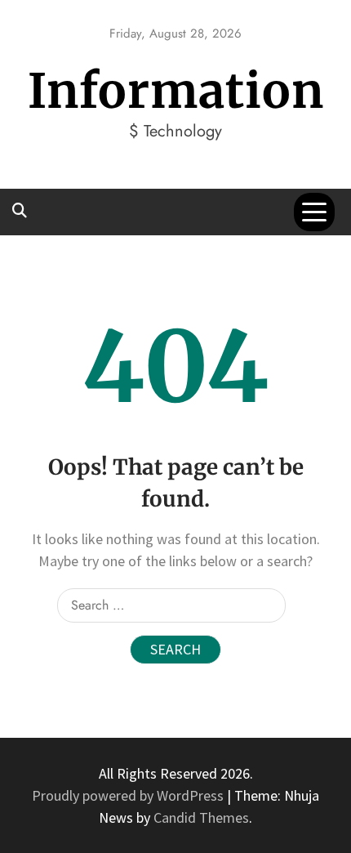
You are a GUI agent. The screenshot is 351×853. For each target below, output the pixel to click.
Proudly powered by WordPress (129, 795)
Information (176, 91)
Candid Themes (201, 817)
